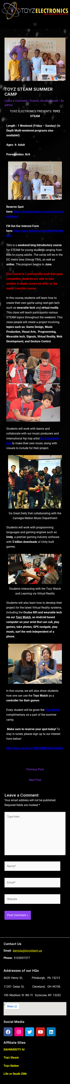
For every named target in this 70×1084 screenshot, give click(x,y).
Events (34, 100)
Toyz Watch (23, 617)
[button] (35, 24)
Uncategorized (49, 100)
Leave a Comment (15, 100)
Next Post (35, 780)
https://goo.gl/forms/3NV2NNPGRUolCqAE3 (34, 748)
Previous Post (35, 769)
